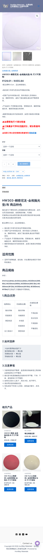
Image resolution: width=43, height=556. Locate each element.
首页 (3, 65)
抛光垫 (9, 178)
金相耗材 (9, 65)
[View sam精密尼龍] (27, 56)
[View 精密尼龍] (17, 56)
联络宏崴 (32, 133)
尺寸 (3, 142)
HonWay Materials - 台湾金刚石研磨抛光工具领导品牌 (21, 5)
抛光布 (14, 178)
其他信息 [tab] (5, 192)
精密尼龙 (20, 178)
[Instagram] (20, 534)
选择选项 (10, 445)
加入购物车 (24, 164)
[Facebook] (17, 534)
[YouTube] (26, 534)
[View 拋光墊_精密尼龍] (6, 56)
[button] (37, 16)
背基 (3, 150)
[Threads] (23, 534)
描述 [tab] (4, 188)
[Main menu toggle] (38, 6)
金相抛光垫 (17, 65)
